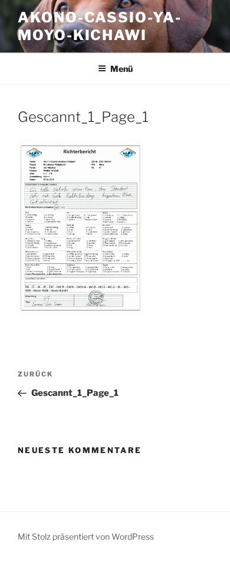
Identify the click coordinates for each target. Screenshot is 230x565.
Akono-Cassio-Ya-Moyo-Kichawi (100, 26)
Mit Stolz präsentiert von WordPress (86, 536)
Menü (121, 69)
